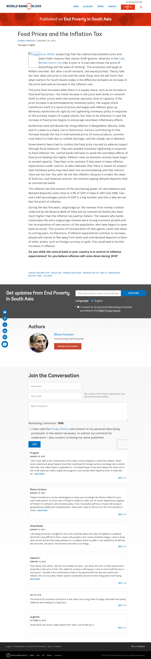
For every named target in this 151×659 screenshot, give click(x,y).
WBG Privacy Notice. (110, 310)
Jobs (50, 646)
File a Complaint (138, 646)
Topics (100, 7)
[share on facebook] (5, 318)
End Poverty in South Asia (87, 19)
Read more (39, 474)
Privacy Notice (60, 429)
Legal (8, 646)
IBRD (32, 655)
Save (34, 444)
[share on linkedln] (5, 330)
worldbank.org (134, 2)
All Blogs (88, 7)
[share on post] (5, 324)
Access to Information (36, 646)
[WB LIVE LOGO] (128, 7)
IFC (43, 655)
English (32, 45)
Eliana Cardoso (26, 40)
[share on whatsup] (5, 337)
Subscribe (133, 293)
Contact (112, 7)
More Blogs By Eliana (68, 346)
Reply (120, 478)
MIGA (49, 655)
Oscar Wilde (46, 54)
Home (76, 7)
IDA (38, 655)
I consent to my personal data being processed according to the (106, 308)
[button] (141, 7)
